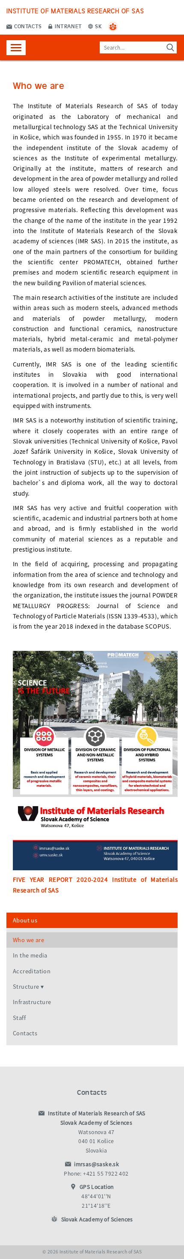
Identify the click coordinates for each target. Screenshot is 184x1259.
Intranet (67, 26)
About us (25, 920)
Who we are (28, 940)
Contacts (27, 26)
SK (98, 26)
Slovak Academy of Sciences (97, 1219)
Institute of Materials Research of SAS (75, 10)
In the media (30, 955)
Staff (19, 1018)
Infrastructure (32, 1002)
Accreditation (31, 971)
